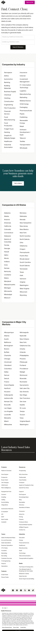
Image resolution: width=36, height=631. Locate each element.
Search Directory (18, 47)
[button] (18, 37)
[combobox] (18, 37)
